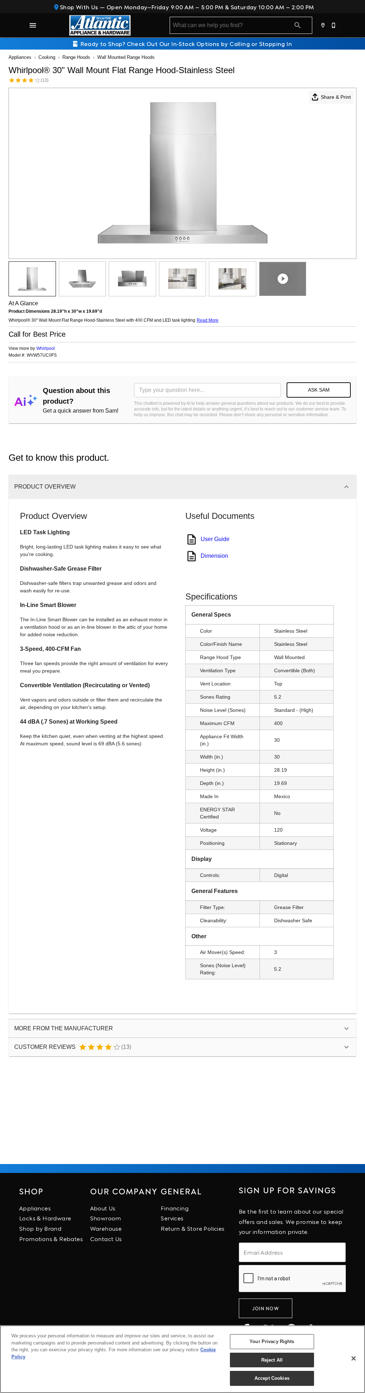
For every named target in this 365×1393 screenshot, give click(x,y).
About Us (102, 1207)
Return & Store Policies (192, 1228)
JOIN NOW (265, 1308)
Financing (175, 1207)
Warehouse (106, 1228)
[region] (182, 1359)
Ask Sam (319, 390)
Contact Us (106, 1238)
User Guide (215, 539)
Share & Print (336, 97)
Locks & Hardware (45, 1217)
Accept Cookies (272, 1378)
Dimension (214, 556)
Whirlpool (45, 348)
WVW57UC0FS (42, 355)
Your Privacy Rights (272, 1341)
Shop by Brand (40, 1228)
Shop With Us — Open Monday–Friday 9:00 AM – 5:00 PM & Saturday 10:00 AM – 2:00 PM (186, 6)
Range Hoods (76, 57)
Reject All (272, 1360)
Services (172, 1217)
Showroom (105, 1217)
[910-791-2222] (334, 25)
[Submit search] (297, 25)
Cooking (46, 57)
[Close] (353, 1358)
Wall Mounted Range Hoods (126, 57)
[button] (33, 25)
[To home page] (100, 25)
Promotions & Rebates (51, 1238)
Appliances (20, 57)
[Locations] (323, 25)
